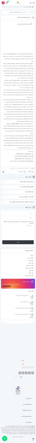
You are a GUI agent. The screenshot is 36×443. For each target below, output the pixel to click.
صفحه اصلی (32, 324)
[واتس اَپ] (4, 438)
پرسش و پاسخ (31, 346)
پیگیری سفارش (31, 338)
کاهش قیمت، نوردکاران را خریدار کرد (26, 197)
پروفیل (31, 255)
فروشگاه (32, 326)
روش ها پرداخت (31, 336)
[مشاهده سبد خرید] (7, 3)
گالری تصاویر (32, 348)
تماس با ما (32, 328)
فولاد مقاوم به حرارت (29, 276)
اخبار (25, 12)
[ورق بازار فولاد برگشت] (31, 303)
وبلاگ (33, 330)
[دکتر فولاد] (18, 2)
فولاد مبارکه (15, 124)
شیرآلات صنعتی (30, 258)
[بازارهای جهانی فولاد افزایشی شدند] (31, 297)
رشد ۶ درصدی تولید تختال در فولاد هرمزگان (24, 159)
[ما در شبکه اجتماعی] (3, 2)
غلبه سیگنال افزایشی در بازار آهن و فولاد (24, 154)
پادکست (32, 351)
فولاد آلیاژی (31, 260)
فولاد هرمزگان (11, 54)
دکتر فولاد (33, 426)
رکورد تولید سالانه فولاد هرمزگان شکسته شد (23, 156)
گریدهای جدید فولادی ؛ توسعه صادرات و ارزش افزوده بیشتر (22, 202)
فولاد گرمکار (31, 273)
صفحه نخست (31, 12)
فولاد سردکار (30, 263)
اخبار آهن (32, 344)
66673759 (26, 361)
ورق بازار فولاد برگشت (29, 192)
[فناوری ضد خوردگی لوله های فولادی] (31, 309)
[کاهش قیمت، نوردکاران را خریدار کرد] (31, 316)
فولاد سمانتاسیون (29, 265)
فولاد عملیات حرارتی (29, 268)
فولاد (32, 68)
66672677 (26, 364)
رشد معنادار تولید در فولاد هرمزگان (27, 182)
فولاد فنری (31, 270)
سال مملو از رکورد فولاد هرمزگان (22, 168)
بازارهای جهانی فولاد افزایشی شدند (27, 187)
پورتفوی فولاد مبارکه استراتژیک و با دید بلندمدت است (21, 161)
